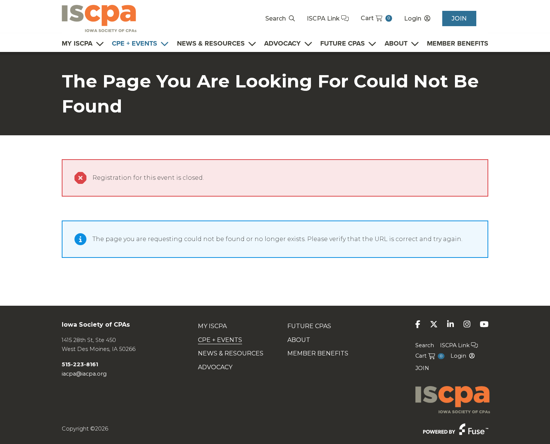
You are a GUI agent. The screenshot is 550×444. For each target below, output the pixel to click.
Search (275, 18)
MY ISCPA (77, 43)
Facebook (417, 324)
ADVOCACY (282, 43)
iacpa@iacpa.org (84, 373)
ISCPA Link (324, 18)
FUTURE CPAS (342, 43)
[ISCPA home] (99, 18)
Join (459, 18)
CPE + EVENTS (134, 43)
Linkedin (450, 324)
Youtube (484, 324)
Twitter (434, 324)
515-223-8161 (80, 364)
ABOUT (396, 43)
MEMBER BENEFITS (457, 43)
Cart (375, 18)
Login (412, 18)
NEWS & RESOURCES (211, 43)
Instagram (467, 324)
